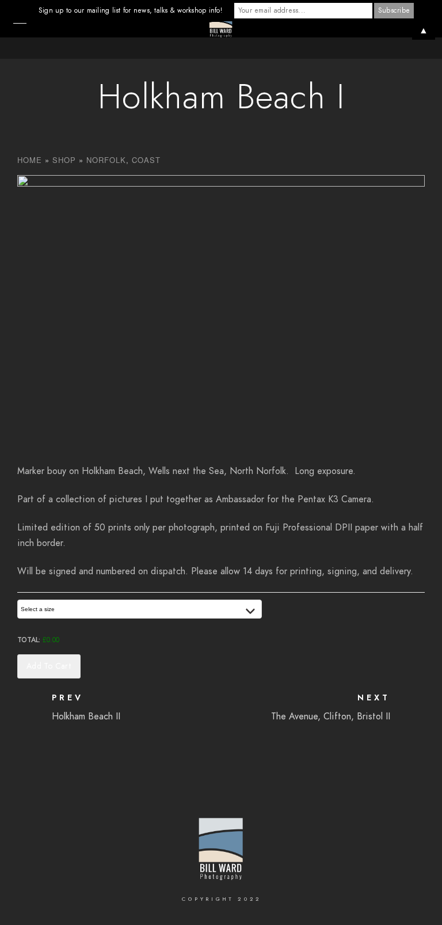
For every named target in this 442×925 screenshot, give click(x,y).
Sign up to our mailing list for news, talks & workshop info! (130, 10)
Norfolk (106, 159)
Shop (64, 159)
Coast (146, 159)
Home (29, 159)
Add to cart (48, 666)
